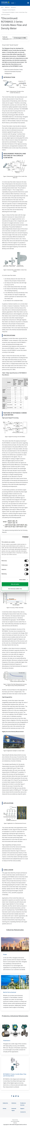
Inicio (2, 7)
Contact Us (23, 1112)
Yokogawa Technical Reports (8, 10)
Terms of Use (15, 1119)
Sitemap (15, 1122)
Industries (5, 1103)
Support (22, 1108)
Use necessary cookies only (15, 588)
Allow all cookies (15, 584)
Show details (22, 579)
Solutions (14, 1103)
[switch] (26, 565)
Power (5, 954)
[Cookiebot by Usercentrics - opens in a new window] (22, 537)
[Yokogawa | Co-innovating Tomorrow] (5, 3)
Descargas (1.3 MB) (20, 38)
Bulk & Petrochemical (9, 992)
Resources (13, 7)
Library (4, 1108)
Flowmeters (6, 1040)
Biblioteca (7, 7)
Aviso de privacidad (15, 1121)
